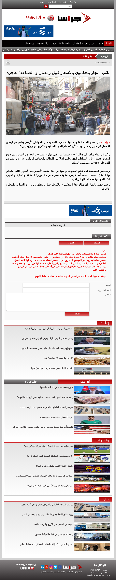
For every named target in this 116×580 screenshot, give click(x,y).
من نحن (73, 2)
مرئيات (53, 43)
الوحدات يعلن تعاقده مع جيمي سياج (46, 49)
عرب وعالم (89, 43)
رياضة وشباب (42, 43)
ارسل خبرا (52, 2)
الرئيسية (109, 43)
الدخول (71, 243)
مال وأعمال (78, 43)
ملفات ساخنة (64, 43)
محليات (100, 43)
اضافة (77, 314)
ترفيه (42, 2)
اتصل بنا (62, 2)
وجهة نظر (30, 43)
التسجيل (96, 243)
